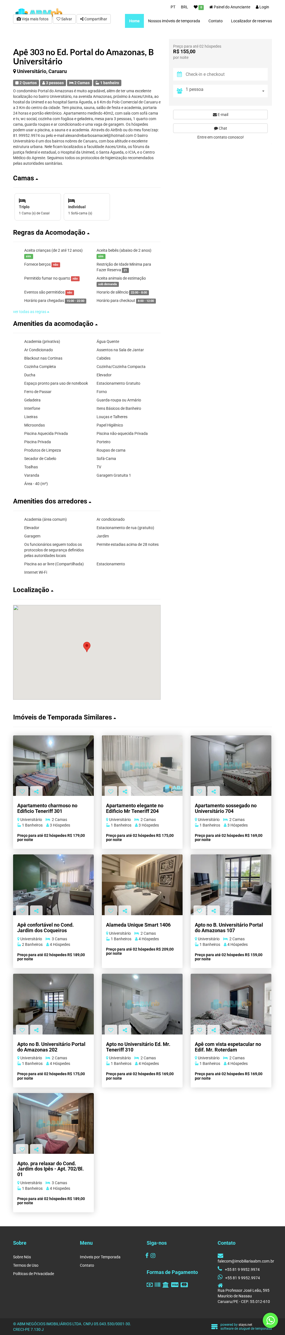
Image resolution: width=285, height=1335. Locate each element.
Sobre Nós (22, 1257)
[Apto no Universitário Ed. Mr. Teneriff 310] (142, 1004)
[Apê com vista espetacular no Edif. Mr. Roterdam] (231, 1004)
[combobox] (227, 91)
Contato (87, 1265)
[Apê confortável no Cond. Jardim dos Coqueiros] (53, 884)
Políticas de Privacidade (33, 1273)
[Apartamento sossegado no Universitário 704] (231, 765)
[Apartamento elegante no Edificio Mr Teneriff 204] (142, 765)
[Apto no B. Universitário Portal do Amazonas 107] (231, 884)
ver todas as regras (30, 311)
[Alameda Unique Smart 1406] (142, 884)
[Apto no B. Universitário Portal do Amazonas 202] (53, 1004)
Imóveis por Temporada (100, 1257)
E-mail (222, 114)
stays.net (245, 1325)
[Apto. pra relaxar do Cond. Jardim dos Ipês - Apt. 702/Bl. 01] (53, 1123)
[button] (87, 178)
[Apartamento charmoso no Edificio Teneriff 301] (53, 765)
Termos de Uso (25, 1265)
